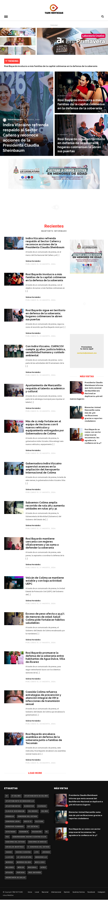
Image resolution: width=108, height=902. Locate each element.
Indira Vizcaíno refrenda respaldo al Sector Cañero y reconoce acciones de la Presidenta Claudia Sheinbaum (45, 243)
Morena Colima (24, 862)
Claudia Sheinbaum (15, 811)
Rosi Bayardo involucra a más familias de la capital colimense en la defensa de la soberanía (50, 66)
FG (47, 831)
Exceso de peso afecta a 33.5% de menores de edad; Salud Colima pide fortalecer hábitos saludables (45, 618)
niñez (43, 867)
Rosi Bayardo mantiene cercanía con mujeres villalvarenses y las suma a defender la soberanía (42, 543)
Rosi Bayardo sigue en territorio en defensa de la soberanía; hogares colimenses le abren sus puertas (45, 315)
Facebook (91, 892)
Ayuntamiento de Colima (36, 796)
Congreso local (13, 821)
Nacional (32, 867)
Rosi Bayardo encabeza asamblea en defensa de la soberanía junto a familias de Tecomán (44, 739)
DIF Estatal (33, 826)
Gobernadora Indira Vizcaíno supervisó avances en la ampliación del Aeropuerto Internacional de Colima (44, 468)
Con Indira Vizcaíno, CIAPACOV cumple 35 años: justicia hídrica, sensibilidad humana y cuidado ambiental (46, 351)
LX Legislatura (24, 857)
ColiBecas (33, 811)
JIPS (37, 852)
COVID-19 (28, 821)
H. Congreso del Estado (38, 847)
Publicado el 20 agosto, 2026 (41, 724)
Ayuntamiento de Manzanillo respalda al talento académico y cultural (45, 388)
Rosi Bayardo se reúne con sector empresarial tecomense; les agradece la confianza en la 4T (85, 832)
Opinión (9, 872)
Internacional (56, 892)
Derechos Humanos (15, 826)
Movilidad (40, 862)
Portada (21, 872)
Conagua (10, 816)
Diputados (10, 831)
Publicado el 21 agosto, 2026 (41, 492)
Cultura (39, 821)
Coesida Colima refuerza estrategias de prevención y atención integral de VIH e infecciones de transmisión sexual (43, 697)
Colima (44, 811)
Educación (37, 831)
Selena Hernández (33, 261)
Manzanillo (41, 857)
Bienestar (29, 806)
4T (7, 796)
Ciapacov (42, 806)
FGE (7, 836)
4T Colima (16, 796)
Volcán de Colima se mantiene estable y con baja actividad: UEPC (45, 580)
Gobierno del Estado (15, 842)
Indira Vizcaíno (23, 852)
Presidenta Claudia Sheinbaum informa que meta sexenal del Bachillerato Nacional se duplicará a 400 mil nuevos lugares (86, 390)
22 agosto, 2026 (32, 119)
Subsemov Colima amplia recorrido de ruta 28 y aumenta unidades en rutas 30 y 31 (45, 505)
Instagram (101, 892)
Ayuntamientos (13, 806)
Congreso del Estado (27, 816)
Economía (23, 831)
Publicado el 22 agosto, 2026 (41, 264)
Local (37, 892)
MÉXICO (21, 867)
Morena (9, 862)
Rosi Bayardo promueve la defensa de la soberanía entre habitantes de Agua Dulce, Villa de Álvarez (45, 657)
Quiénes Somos (79, 892)
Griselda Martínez (15, 847)
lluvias (9, 857)
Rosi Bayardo (35, 872)
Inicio (30, 892)
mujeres (10, 867)
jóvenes (46, 852)
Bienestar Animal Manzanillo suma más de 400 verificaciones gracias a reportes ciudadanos (85, 815)
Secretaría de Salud (15, 877)
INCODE (9, 852)
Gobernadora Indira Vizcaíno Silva (29, 836)
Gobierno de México (38, 842)
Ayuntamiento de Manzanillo (20, 801)
